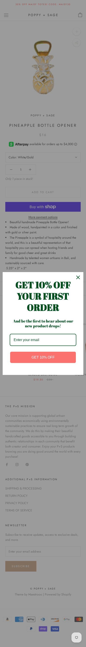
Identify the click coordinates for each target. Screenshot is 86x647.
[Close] (78, 277)
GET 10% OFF (43, 357)
